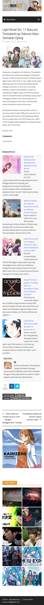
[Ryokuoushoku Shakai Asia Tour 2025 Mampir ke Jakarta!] (32, 576)
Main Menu (11, 19)
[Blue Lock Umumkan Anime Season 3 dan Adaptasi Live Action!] (12, 517)
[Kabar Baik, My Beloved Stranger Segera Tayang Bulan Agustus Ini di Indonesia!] (32, 536)
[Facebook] (11, 386)
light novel (25, 398)
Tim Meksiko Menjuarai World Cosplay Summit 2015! (32, 416)
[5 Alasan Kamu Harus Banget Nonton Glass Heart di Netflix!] (12, 556)
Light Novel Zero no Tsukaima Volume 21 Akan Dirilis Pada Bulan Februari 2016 (31, 245)
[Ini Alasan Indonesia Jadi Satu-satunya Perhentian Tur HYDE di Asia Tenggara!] (12, 497)
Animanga (20, 395)
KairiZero (23, 41)
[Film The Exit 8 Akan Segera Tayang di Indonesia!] (12, 536)
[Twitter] (17, 386)
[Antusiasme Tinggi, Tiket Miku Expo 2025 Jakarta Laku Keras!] (32, 556)
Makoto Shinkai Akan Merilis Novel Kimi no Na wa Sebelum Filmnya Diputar (31, 206)
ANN (11, 130)
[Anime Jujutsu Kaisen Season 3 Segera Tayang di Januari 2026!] (32, 517)
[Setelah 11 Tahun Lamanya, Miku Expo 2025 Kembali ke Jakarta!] (12, 576)
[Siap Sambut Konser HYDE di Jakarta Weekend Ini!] (32, 497)
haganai (15, 398)
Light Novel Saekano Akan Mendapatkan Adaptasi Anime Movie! (30, 163)
